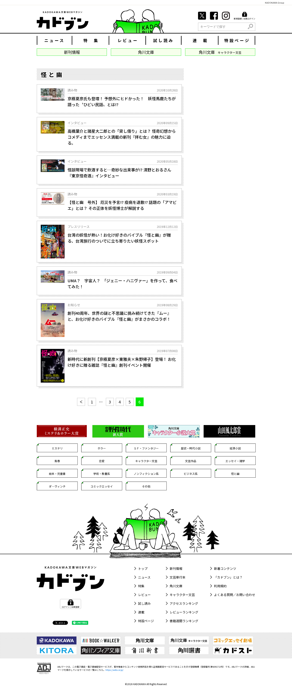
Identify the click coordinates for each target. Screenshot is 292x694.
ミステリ (57, 448)
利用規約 (220, 586)
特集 (141, 586)
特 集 (91, 40)
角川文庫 (176, 586)
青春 (57, 461)
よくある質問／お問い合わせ (234, 594)
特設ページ (237, 40)
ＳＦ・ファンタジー (146, 448)
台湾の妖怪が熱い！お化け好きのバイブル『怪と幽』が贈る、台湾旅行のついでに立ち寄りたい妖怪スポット (119, 238)
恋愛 (101, 461)
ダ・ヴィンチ (57, 486)
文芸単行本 (178, 577)
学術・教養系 (101, 474)
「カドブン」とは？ (228, 577)
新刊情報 (176, 568)
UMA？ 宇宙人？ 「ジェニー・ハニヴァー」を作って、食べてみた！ (122, 283)
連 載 (200, 40)
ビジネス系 (191, 474)
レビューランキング (184, 612)
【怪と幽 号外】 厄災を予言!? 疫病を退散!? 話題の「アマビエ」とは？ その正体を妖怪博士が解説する (122, 205)
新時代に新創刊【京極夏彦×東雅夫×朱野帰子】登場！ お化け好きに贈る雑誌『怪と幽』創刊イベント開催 (122, 362)
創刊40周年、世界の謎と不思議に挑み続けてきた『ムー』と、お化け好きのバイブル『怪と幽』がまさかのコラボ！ (119, 316)
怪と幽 (235, 474)
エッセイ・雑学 (235, 461)
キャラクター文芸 (146, 461)
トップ (143, 568)
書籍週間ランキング (184, 620)
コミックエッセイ (102, 486)
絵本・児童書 (57, 474)
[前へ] (81, 402)
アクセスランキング (184, 603)
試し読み (163, 40)
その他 (146, 486)
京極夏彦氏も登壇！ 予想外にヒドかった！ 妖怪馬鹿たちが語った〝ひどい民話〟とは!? (122, 101)
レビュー (128, 40)
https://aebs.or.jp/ (114, 669)
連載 (141, 612)
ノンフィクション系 (146, 474)
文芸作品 (190, 461)
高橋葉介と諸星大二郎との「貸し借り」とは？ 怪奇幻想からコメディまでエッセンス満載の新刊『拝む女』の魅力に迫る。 (122, 137)
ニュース (54, 40)
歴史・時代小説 (190, 448)
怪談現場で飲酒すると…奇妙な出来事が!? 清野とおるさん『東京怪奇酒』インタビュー (119, 173)
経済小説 (235, 448)
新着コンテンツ (225, 568)
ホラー (102, 448)
